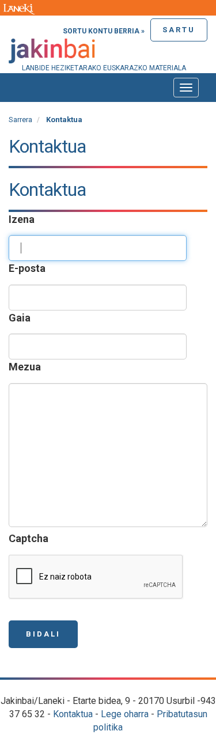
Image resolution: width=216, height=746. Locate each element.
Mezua (26, 367)
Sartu (178, 29)
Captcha (30, 538)
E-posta (28, 268)
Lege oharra (125, 714)
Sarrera (20, 119)
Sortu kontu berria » (104, 31)
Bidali (43, 634)
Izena (23, 219)
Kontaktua (73, 714)
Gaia (21, 318)
